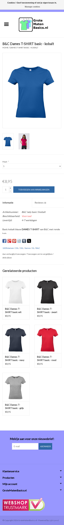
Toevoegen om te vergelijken (40, 254)
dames (28, 248)
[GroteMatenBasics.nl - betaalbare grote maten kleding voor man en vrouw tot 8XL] (38, 24)
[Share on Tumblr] (24, 241)
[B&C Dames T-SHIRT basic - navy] (16, 339)
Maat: (5, 161)
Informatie (7, 202)
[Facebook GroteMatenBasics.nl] (29, 456)
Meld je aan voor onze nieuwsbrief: (32, 439)
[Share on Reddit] (19, 241)
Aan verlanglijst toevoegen (14, 254)
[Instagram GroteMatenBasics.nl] (35, 456)
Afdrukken (7, 257)
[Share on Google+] (9, 241)
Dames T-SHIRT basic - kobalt (24, 47)
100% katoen (8, 248)
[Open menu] (6, 24)
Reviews (40, 202)
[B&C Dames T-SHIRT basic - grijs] (16, 387)
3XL (21, 248)
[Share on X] (29, 241)
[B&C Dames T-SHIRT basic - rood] (48, 339)
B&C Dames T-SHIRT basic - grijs (14, 406)
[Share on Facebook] (4, 241)
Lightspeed (54, 520)
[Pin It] (14, 241)
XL (33, 248)
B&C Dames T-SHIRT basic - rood (46, 358)
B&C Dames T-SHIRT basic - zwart (47, 310)
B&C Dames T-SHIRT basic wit (13, 310)
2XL (17, 248)
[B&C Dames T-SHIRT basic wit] (16, 291)
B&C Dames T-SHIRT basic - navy (14, 358)
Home (5, 47)
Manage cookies (32, 7)
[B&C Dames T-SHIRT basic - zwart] (48, 291)
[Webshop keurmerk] (32, 504)
